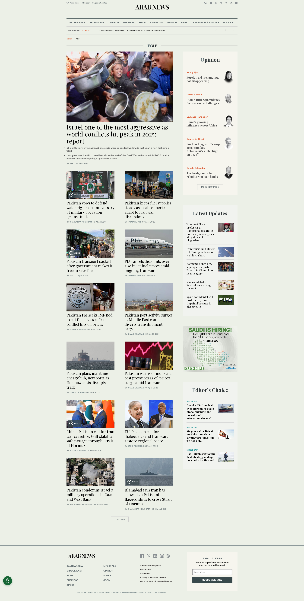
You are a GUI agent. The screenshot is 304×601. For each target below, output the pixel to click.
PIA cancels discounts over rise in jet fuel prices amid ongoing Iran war (147, 266)
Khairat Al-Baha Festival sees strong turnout (199, 285)
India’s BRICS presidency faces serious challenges (203, 101)
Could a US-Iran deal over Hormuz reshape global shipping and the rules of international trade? (200, 412)
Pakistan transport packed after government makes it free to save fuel (89, 266)
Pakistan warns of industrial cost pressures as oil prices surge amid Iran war (149, 378)
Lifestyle (156, 22)
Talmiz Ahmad (194, 94)
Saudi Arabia (77, 22)
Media (142, 22)
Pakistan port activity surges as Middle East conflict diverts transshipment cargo (149, 321)
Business (129, 22)
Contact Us (145, 569)
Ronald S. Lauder (196, 168)
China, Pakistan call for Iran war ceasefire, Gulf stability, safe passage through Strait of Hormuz (90, 438)
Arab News (74, 3)
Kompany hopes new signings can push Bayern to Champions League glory (132, 30)
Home (69, 38)
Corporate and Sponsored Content (156, 581)
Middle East (98, 22)
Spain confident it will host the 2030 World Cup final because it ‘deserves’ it (200, 301)
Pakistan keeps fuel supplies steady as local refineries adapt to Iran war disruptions (148, 209)
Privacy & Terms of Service (153, 577)
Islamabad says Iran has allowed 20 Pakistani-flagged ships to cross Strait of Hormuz (148, 496)
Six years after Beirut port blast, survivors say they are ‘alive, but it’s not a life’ (200, 436)
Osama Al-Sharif (196, 139)
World (114, 22)
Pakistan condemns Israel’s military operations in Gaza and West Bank (89, 494)
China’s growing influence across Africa (202, 123)
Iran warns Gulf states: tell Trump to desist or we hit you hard (201, 252)
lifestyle (109, 566)
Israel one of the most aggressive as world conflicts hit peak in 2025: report (117, 134)
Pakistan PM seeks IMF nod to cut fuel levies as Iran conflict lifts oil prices (89, 319)
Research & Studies (206, 22)
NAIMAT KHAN (134, 222)
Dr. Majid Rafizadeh (197, 116)
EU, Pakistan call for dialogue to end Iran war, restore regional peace (146, 436)
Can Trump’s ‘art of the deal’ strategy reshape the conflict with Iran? (201, 457)
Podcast (229, 22)
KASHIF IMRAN (135, 446)
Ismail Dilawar (136, 334)
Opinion (172, 22)
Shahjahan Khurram (81, 222)
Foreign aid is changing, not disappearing (203, 79)
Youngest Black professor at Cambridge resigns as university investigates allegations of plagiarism (200, 232)
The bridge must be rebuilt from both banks (202, 175)
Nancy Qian (193, 72)
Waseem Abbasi (78, 329)
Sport (185, 22)
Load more (120, 519)
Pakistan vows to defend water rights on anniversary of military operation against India (90, 209)
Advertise (144, 573)
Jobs (106, 580)
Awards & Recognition (150, 565)
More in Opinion (210, 187)
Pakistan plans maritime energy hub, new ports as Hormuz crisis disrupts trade (87, 380)
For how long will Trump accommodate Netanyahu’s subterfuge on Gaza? (203, 149)
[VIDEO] (90, 185)
